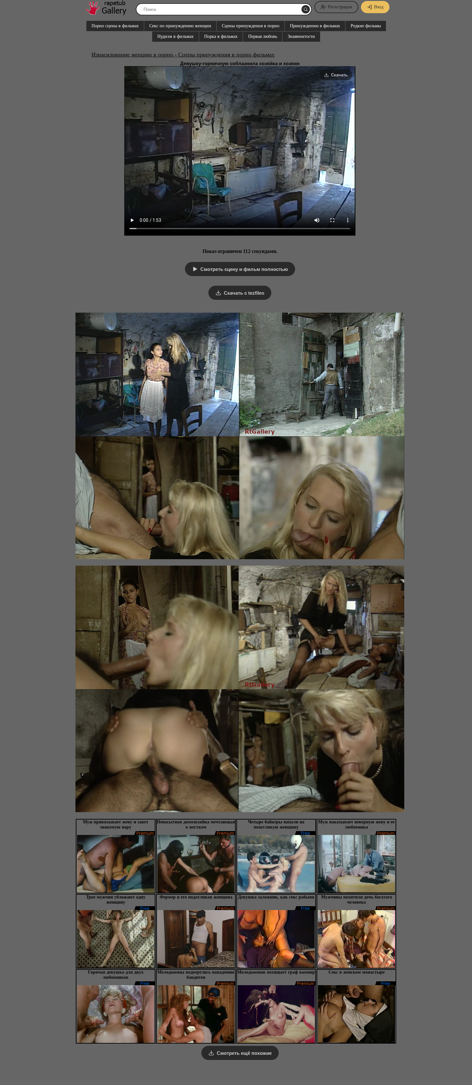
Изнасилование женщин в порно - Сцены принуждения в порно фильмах (183, 54)
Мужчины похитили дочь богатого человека (356, 900)
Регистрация (340, 6)
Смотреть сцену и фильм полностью (244, 269)
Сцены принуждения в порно (250, 25)
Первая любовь (262, 36)
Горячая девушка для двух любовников (116, 975)
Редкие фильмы (366, 25)
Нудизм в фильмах (175, 36)
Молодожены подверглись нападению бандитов (195, 975)
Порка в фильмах (221, 36)
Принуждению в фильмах (315, 25)
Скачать (339, 75)
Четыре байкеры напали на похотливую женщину (276, 824)
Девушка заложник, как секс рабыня (276, 897)
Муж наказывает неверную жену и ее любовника (356, 824)
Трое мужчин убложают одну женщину (115, 900)
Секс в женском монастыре (356, 972)
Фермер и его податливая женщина (196, 897)
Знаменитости (301, 36)
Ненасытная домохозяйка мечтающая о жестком (196, 824)
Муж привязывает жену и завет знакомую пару (115, 824)
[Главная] (109, 12)
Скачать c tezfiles (244, 293)
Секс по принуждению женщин (180, 25)
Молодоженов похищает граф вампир (276, 972)
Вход (378, 6)
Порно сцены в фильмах (115, 25)
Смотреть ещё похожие (244, 1053)
